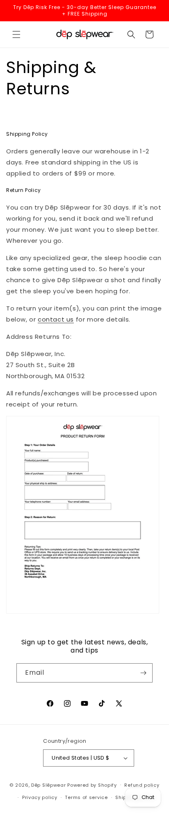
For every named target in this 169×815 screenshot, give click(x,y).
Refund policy (141, 785)
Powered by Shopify (92, 784)
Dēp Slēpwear (48, 784)
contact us (56, 319)
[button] (16, 34)
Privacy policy (39, 797)
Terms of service (86, 797)
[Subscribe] (143, 673)
